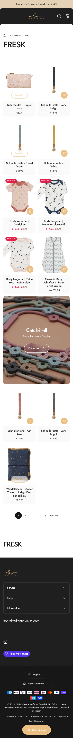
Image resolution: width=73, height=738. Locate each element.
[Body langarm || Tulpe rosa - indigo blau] (19, 255)
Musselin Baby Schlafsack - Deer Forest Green (53, 282)
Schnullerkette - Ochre (53, 164)
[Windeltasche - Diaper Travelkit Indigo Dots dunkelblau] (19, 464)
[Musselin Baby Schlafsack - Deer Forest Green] (54, 255)
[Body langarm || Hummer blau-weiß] (54, 197)
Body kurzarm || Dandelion (19, 222)
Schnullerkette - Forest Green (19, 164)
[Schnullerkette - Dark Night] (54, 406)
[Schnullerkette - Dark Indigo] (54, 81)
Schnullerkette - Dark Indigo (53, 106)
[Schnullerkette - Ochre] (54, 139)
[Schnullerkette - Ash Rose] (19, 406)
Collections (15, 35)
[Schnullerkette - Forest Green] (19, 139)
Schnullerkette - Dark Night (53, 432)
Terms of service (37, 716)
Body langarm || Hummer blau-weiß (53, 222)
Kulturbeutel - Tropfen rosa (19, 106)
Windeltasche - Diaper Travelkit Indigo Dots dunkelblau (19, 492)
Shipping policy (51, 716)
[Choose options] (30, 211)
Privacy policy (23, 716)
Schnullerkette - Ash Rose (19, 432)
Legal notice (63, 716)
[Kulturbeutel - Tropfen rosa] (19, 81)
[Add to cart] (64, 95)
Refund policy (11, 716)
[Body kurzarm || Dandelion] (19, 197)
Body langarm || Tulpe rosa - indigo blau (19, 280)
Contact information (36, 721)
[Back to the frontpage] (4, 35)
